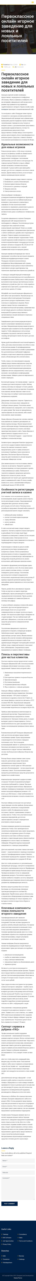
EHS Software (7, 1237)
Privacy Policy (7, 1244)
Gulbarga (21, 1259)
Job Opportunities (8, 1241)
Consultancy (23, 1234)
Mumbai (21, 1256)
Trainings (5, 1234)
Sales (20, 1237)
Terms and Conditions (25, 1241)
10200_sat (7, 67)
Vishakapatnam (7, 1262)
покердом (4, 109)
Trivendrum (6, 1259)
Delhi (4, 1256)
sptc (24, 64)
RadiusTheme (18, 1278)
